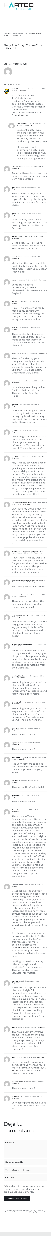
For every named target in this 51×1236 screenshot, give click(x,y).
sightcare (15, 743)
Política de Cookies (37, 1210)
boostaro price (17, 1082)
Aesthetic (32, 34)
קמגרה (16, 430)
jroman (8, 34)
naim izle (15, 327)
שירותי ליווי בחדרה (20, 702)
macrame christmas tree (21, 595)
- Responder (21, 90)
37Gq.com (15, 1096)
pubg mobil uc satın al (20, 757)
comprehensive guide (24, 947)
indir (13, 187)
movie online (16, 381)
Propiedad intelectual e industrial (17, 1212)
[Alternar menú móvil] (46, 4)
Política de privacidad (21, 1210)
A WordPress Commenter (21, 89)
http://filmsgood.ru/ (24, 123)
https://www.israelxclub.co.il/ (23, 644)
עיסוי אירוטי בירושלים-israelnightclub (25, 551)
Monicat (15, 981)
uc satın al (15, 795)
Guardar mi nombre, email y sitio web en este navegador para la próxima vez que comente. (24, 1189)
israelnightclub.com (19, 676)
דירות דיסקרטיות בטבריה (22, 615)
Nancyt (14, 1027)
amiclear (15, 780)
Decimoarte (41, 1212)
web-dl (14, 236)
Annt (13, 1057)
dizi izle (15, 301)
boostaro (15, 728)
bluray (14, 213)
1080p (14, 354)
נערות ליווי (16, 456)
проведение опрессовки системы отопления (27, 580)
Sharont (15, 810)
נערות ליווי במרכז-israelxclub (22, 502)
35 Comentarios (15, 35)
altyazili (15, 167)
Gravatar (23, 115)
